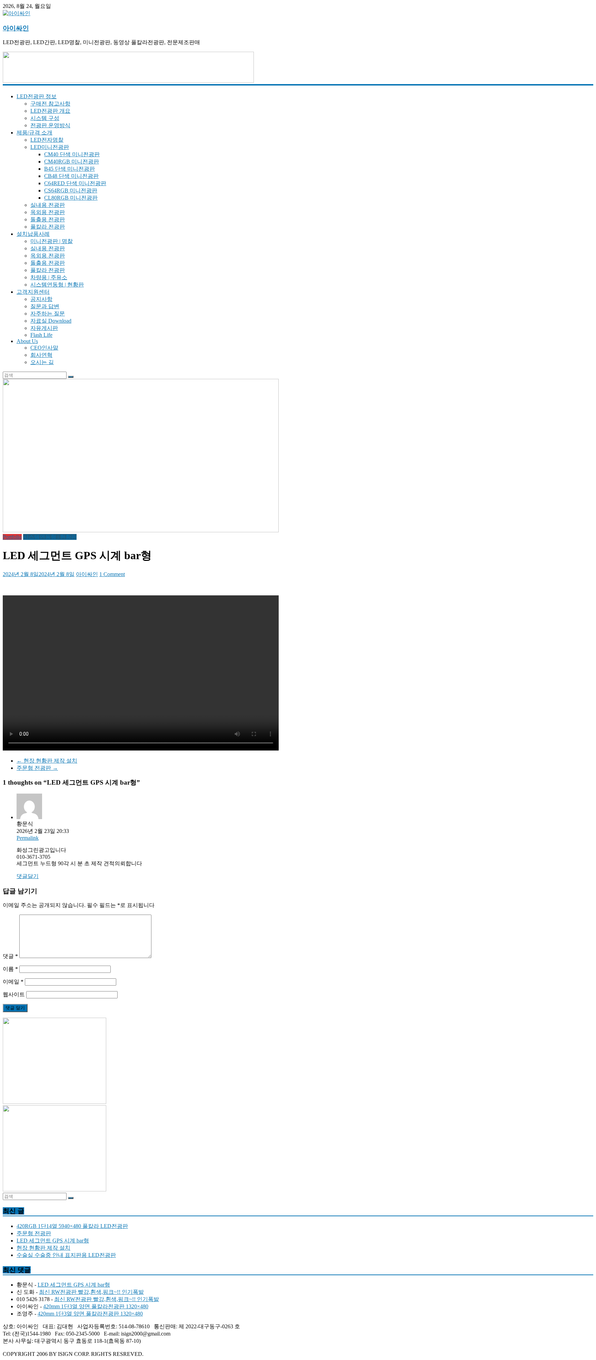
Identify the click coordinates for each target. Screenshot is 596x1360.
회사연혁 (41, 355)
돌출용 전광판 (47, 219)
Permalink (28, 838)
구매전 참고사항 (50, 104)
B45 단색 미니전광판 (69, 169)
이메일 (13, 982)
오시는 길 (42, 362)
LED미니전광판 (49, 147)
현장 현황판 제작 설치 (47, 761)
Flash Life (41, 335)
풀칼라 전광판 (47, 227)
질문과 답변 (44, 306)
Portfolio (12, 537)
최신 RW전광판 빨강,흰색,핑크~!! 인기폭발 (91, 1292)
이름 (10, 969)
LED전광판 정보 (37, 96)
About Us (27, 341)
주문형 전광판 (37, 768)
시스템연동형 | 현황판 (57, 285)
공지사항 (41, 299)
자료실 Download (50, 321)
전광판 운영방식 (50, 125)
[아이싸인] (16, 13)
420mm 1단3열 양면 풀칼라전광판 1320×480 (95, 1306)
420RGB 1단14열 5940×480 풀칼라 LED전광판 (72, 1226)
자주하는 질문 (47, 313)
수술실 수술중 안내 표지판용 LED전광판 (66, 1255)
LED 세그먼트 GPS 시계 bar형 (53, 1240)
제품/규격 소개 (34, 132)
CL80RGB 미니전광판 (71, 198)
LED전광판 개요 (50, 111)
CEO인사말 (44, 348)
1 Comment (112, 574)
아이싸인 (16, 28)
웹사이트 (14, 994)
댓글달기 (28, 876)
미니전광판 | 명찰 (51, 241)
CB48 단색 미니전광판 (71, 176)
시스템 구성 (44, 118)
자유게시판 (44, 328)
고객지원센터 (33, 292)
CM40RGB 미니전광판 (71, 161)
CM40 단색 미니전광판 (72, 154)
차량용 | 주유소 (48, 277)
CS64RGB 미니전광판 (70, 190)
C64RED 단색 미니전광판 (75, 183)
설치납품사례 (33, 234)
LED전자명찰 (46, 140)
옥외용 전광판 (47, 212)
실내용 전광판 (47, 205)
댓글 (10, 956)
